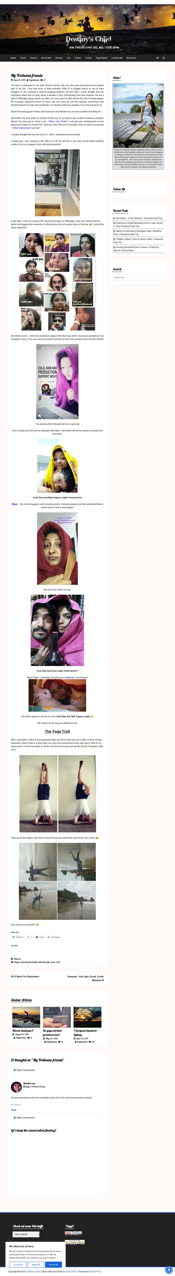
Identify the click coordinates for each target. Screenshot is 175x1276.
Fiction (88, 58)
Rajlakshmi (34, 80)
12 (31, 1037)
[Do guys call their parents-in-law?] (57, 1027)
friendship (33, 962)
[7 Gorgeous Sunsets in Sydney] (87, 1027)
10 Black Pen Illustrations (26, 976)
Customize (18, 1265)
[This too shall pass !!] (26, 1027)
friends (25, 962)
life (48, 962)
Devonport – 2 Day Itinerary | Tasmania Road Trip (139, 218)
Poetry (78, 58)
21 (44, 80)
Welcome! (131, 58)
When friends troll (21, 128)
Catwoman (69, 677)
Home (13, 58)
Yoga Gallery (101, 58)
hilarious (42, 962)
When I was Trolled (58, 121)
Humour (59, 58)
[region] (35, 1256)
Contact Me (117, 58)
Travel (23, 58)
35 (93, 1041)
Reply (13, 1110)
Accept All (53, 1265)
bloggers (17, 962)
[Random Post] (157, 58)
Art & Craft (46, 58)
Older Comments (25, 1070)
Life (69, 58)
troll (58, 962)
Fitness (33, 58)
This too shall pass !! (22, 1030)
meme (53, 962)
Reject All (36, 1265)
